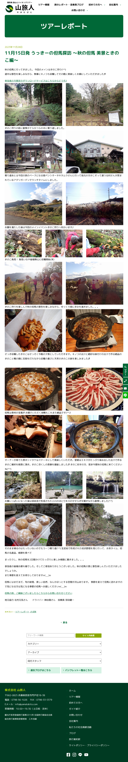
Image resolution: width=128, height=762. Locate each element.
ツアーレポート (22, 611)
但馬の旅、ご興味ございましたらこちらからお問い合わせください (38, 593)
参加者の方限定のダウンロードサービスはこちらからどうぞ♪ (36, 80)
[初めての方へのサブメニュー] (105, 4)
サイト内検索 (88, 635)
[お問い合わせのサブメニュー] (87, 10)
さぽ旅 (33, 611)
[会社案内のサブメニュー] (120, 4)
